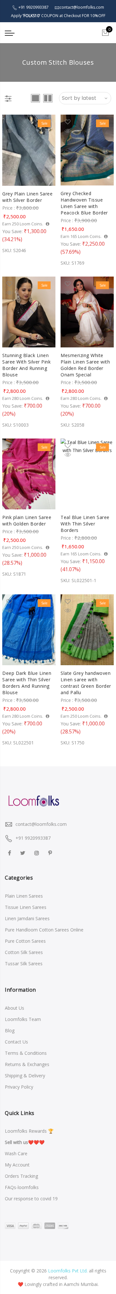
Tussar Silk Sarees (24, 963)
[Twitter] (23, 852)
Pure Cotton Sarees (25, 941)
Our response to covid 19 (31, 1198)
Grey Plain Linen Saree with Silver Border (27, 197)
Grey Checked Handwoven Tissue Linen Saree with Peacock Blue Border (84, 203)
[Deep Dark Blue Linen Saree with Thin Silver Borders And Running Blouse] (28, 629)
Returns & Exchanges (27, 1064)
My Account (17, 1165)
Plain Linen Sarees (24, 896)
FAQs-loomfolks (22, 1187)
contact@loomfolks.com (41, 824)
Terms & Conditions (26, 1053)
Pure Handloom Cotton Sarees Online (44, 930)
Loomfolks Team (23, 1019)
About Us (14, 1008)
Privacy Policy (19, 1087)
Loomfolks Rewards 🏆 (29, 1131)
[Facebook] (10, 852)
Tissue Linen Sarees (25, 907)
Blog (10, 1030)
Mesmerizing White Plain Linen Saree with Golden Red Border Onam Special (85, 365)
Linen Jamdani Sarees (27, 918)
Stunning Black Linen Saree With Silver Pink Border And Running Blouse (26, 365)
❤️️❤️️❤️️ (24, 1142)
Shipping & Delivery (25, 1075)
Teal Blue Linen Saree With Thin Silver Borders (85, 523)
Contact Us (16, 1042)
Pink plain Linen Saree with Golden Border (26, 520)
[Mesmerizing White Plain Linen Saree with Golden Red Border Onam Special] (87, 312)
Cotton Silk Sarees (24, 952)
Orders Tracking (21, 1176)
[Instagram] (37, 852)
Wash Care (16, 1153)
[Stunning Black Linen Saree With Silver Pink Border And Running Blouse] (28, 312)
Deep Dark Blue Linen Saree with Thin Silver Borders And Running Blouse (26, 682)
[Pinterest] (50, 852)
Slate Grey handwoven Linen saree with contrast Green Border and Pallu (86, 682)
